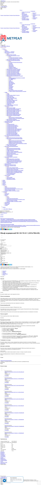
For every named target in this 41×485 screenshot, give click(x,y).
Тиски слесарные (18, 221)
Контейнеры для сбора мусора (27, 221)
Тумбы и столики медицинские (13, 225)
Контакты (2, 453)
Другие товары (9, 177)
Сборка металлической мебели (6, 360)
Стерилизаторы (23, 226)
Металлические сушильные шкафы (15, 117)
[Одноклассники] (2, 229)
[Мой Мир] (4, 229)
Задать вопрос (3, 456)
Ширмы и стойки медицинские (9, 226)
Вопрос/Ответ (3, 463)
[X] (5, 229)
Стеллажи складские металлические (15, 62)
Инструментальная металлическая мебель (14, 137)
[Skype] (10, 229)
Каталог (6, 50)
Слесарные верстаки (10, 124)
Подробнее (7, 375)
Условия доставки (3, 460)
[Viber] (7, 229)
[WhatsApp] (8, 229)
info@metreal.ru (4, 212)
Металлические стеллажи (11, 54)
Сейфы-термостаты (3, 225)
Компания (2, 451)
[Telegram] (11, 229)
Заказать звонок (3, 47)
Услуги (6, 186)
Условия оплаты (3, 459)
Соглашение (2, 455)
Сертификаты (2, 454)
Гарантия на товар (3, 462)
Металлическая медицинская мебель (13, 148)
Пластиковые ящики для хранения (13, 158)
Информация (2, 458)
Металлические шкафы (11, 107)
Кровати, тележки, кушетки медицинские (26, 225)
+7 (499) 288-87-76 (3, 6)
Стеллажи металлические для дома (15, 57)
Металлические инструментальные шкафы (17, 140)
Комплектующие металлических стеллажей (17, 77)
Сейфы (8, 94)
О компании (7, 193)
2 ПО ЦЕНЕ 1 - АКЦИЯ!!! (5, 219)
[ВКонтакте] (1, 229)
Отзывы (1, 457)
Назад (6, 49)
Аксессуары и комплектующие (12, 167)
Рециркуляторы (17, 226)
